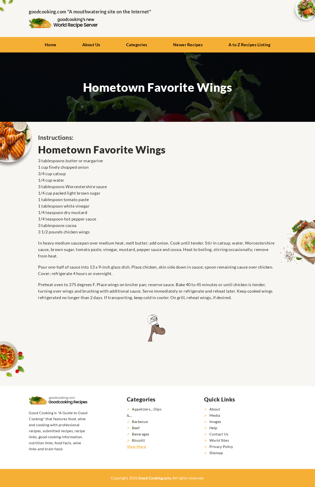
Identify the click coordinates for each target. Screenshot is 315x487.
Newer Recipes (188, 44)
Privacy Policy (220, 446)
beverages (140, 434)
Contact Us (218, 434)
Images (214, 421)
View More (136, 446)
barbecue (140, 421)
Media (214, 415)
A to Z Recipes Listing (249, 44)
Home (50, 44)
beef (136, 428)
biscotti (138, 440)
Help (212, 428)
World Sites (218, 440)
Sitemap (215, 452)
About (214, 409)
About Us (91, 44)
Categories (136, 44)
